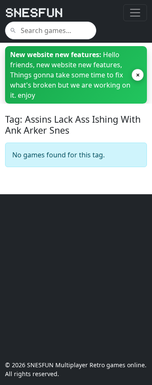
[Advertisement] (76, 277)
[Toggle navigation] (135, 12)
